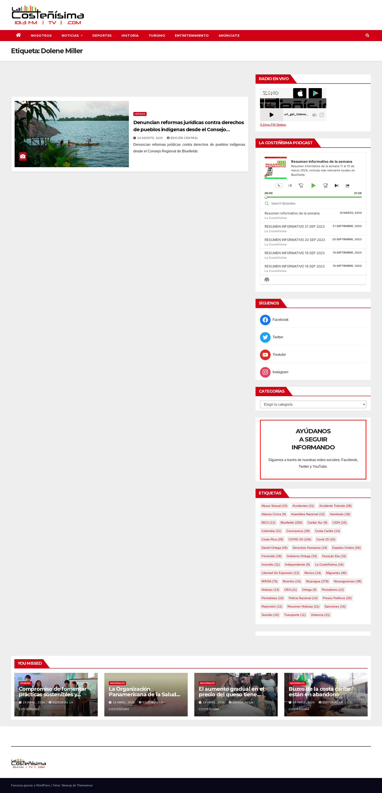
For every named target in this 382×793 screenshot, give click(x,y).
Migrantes (336, 573)
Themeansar (85, 785)
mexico (312, 573)
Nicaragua (317, 581)
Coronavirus (298, 531)
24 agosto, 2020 (151, 138)
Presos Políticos (337, 598)
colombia (271, 531)
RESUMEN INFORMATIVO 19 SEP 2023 (295, 253)
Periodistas (273, 598)
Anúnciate (229, 36)
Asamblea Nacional (308, 514)
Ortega (309, 589)
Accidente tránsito (335, 505)
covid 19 (325, 539)
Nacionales (117, 683)
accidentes (303, 505)
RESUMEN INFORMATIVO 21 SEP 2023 (295, 226)
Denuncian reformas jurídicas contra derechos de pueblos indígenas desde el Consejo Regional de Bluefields (188, 129)
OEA (290, 589)
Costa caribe (327, 531)
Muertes (292, 581)
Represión (272, 606)
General (25, 683)
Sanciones (335, 606)
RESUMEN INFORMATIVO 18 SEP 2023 (295, 266)
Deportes (102, 36)
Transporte (295, 615)
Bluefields (291, 522)
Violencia (320, 615)
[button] (367, 35)
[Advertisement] (130, 84)
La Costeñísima (329, 564)
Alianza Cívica (274, 514)
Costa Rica (272, 539)
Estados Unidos (346, 547)
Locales (140, 114)
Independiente (297, 564)
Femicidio (272, 556)
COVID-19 (299, 539)
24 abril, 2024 (34, 702)
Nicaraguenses (347, 581)
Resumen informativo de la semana (292, 213)
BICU (268, 522)
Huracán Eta (334, 556)
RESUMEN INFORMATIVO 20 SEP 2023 (295, 240)
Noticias (71, 36)
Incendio (271, 564)
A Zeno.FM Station (273, 124)
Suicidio (270, 615)
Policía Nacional (303, 598)
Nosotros (41, 36)
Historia (130, 36)
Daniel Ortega (275, 547)
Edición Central (184, 138)
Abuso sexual (274, 505)
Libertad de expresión (280, 573)
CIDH (339, 522)
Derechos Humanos (310, 547)
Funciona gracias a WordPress (31, 785)
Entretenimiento (192, 36)
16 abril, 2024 (124, 702)
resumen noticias (303, 606)
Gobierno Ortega (302, 556)
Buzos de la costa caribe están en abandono (320, 692)
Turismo (157, 36)
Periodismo (333, 589)
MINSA (270, 581)
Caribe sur (317, 522)
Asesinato (340, 514)
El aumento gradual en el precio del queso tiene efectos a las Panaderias (231, 694)
